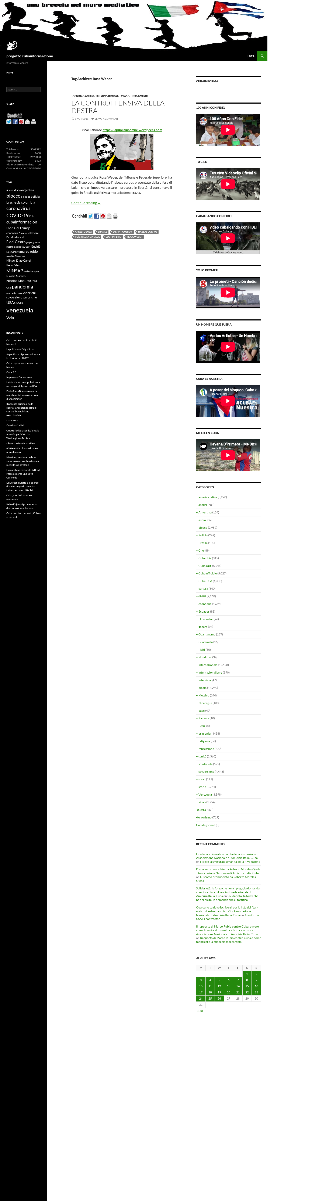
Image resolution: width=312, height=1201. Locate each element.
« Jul (200, 1010)
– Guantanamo (205, 634)
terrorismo (29, 297)
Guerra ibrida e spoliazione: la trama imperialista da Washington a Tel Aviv (22, 434)
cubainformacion (21, 221)
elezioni (33, 233)
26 (219, 998)
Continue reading (86, 203)
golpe (29, 242)
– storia (201, 787)
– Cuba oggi (204, 565)
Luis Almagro (13, 251)
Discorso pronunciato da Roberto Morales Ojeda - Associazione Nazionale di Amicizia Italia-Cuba (228, 871)
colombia (28, 202)
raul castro (11, 293)
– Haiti (200, 649)
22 (247, 992)
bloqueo (25, 196)
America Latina (14, 190)
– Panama (202, 718)
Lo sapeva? (12, 420)
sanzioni (30, 293)
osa (8, 287)
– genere (201, 626)
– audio (201, 520)
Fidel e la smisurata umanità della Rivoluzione (230, 861)
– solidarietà (204, 764)
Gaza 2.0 (11, 372)
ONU (33, 281)
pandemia (22, 287)
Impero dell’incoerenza (19, 377)
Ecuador (23, 233)
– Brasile (202, 543)
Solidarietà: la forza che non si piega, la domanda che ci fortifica (227, 897)
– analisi (201, 504)
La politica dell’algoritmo (20, 349)
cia (19, 202)
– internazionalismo (209, 672)
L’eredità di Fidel (15, 425)
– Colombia (203, 558)
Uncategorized (205, 825)
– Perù (200, 726)
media (10, 256)
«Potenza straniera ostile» (20, 443)
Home (250, 55)
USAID (18, 303)
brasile (102, 231)
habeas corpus (147, 231)
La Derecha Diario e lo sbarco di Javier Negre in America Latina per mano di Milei (22, 486)
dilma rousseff (122, 231)
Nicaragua (33, 271)
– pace (200, 710)
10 (200, 986)
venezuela (19, 310)
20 (228, 992)
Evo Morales (12, 237)
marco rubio (29, 251)
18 (210, 992)
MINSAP (14, 270)
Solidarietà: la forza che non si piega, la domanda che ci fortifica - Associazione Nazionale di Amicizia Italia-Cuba (228, 892)
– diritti (201, 596)
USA (10, 302)
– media (201, 687)
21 (238, 992)
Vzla (10, 317)
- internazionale (107, 95)
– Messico (202, 695)
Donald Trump (18, 228)
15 (247, 986)
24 (200, 998)
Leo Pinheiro (113, 236)
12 (219, 986)
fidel (22, 237)
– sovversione (205, 771)
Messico (20, 256)
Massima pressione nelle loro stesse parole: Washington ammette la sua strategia (23, 461)
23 (256, 992)
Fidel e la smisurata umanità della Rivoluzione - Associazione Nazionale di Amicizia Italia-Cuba (227, 856)
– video (201, 802)
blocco (13, 196)
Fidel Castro (15, 242)
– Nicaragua (204, 703)
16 (256, 986)
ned (26, 271)
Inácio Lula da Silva (87, 236)
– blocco (201, 527)
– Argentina (204, 512)
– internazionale (206, 665)
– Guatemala (204, 642)
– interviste (203, 680)
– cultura (202, 588)
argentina (28, 190)
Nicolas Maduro (15, 276)
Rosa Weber (134, 236)
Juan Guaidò (32, 246)
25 (210, 998)
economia (12, 233)
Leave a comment (106, 118)
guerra (36, 242)
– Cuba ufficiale (206, 573)
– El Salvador (204, 619)
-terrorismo (204, 817)
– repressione (205, 748)
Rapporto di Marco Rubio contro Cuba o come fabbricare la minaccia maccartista (228, 939)
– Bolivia (202, 535)
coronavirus (18, 208)
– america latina (206, 497)
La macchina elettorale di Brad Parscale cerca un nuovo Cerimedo (23, 473)
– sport (200, 779)
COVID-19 (17, 215)
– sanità (201, 756)
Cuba (32, 216)
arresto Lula (83, 231)
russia (21, 293)
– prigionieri (204, 733)
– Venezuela (204, 794)
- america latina (82, 95)
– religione (203, 741)
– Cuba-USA (204, 581)
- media (124, 95)
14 (238, 986)
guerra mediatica (15, 246)
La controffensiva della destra (117, 106)
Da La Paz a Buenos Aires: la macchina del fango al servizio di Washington (22, 395)
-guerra (201, 809)
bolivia (35, 196)
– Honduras (204, 657)
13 (228, 986)
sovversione (14, 297)
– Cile (200, 550)
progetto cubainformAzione (29, 56)
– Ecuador (202, 611)
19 (219, 992)
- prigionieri (139, 95)
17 (200, 992)
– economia (203, 604)
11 (210, 986)
